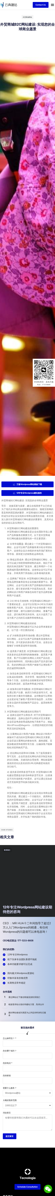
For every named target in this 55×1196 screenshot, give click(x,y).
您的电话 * (7, 1063)
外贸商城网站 (27, 17)
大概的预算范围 (10, 1100)
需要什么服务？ (10, 1088)
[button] (52, 4)
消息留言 (7, 1112)
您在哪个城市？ (10, 1051)
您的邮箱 (7, 1075)
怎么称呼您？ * (9, 1038)
